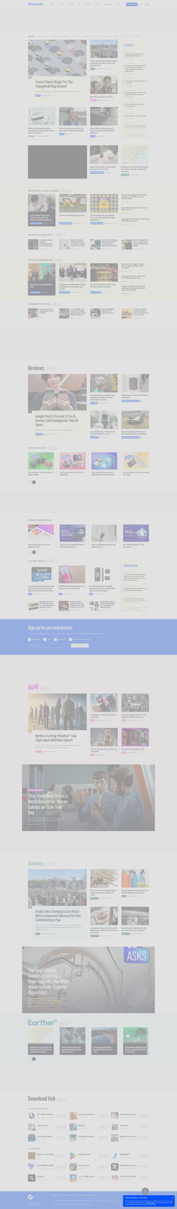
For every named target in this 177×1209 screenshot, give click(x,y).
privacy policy (150, 1202)
